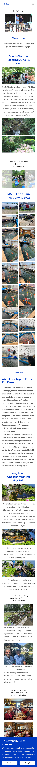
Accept (27, 763)
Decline (9, 763)
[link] (6, 4)
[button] (33, 4)
